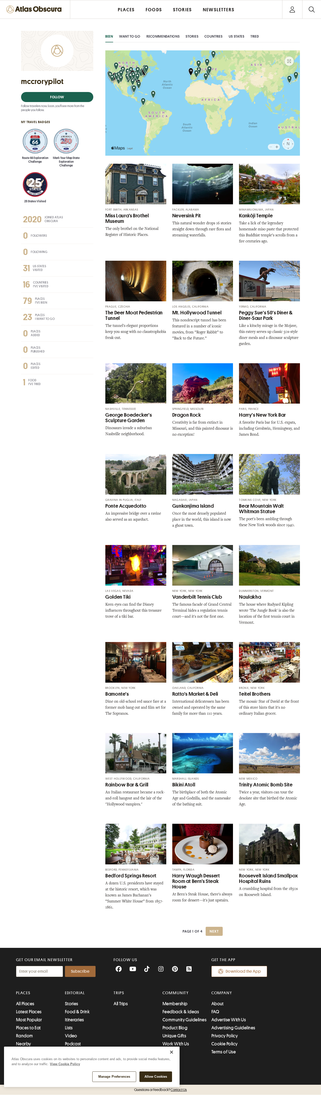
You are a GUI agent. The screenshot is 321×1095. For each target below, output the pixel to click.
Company (221, 993)
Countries (213, 36)
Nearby (23, 1044)
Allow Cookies (155, 1076)
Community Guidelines (184, 1020)
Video (71, 1036)
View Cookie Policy (65, 1064)
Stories (192, 36)
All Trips (121, 1004)
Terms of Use (223, 1052)
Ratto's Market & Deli (195, 694)
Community (176, 993)
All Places (25, 1004)
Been (109, 36)
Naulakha (250, 597)
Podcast (73, 1044)
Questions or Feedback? (160, 1089)
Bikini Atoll (183, 784)
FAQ (215, 1012)
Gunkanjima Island (193, 506)
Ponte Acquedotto (125, 506)
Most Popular (29, 1020)
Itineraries (74, 1020)
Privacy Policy (224, 1036)
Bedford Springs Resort (130, 875)
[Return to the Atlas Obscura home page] (35, 9)
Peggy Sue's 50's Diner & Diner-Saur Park (265, 315)
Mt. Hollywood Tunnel (197, 312)
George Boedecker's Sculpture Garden (128, 417)
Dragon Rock (186, 415)
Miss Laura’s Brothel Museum (127, 218)
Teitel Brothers (254, 694)
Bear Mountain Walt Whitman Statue (261, 508)
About (217, 1004)
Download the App (243, 971)
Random (24, 1036)
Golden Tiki (118, 597)
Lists (69, 1028)
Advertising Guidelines (233, 1028)
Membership (175, 1004)
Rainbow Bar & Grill (126, 784)
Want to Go (129, 36)
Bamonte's (117, 694)
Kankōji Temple (256, 215)
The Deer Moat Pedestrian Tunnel (134, 315)
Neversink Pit (186, 215)
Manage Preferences (114, 1076)
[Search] (311, 9)
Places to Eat (28, 1028)
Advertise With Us (228, 1020)
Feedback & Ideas (181, 1012)
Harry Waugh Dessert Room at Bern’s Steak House (196, 881)
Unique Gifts (174, 1036)
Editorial (75, 993)
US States (237, 36)
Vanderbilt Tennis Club (197, 597)
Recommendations (163, 36)
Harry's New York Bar (262, 415)
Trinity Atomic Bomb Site (265, 784)
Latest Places (29, 1012)
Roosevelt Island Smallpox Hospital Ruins (268, 878)
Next (214, 931)
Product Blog (175, 1028)
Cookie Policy (224, 1044)
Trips (119, 993)
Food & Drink (77, 1012)
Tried (255, 36)
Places (23, 993)
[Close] (171, 1052)
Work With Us (176, 1044)
